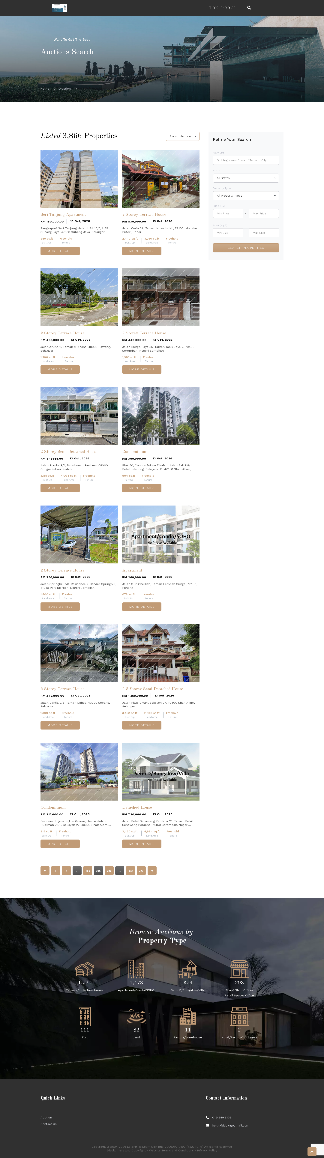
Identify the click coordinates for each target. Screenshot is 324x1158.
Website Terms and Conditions (171, 1150)
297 (109, 871)
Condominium (134, 452)
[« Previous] (45, 870)
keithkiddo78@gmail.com (230, 1125)
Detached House (137, 807)
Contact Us (48, 1124)
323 (141, 871)
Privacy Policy (207, 1150)
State (216, 170)
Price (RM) (219, 205)
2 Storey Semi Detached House (69, 452)
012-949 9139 (221, 1117)
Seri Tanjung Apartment (63, 215)
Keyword (218, 152)
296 (98, 871)
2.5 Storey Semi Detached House (152, 689)
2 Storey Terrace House (144, 215)
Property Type (222, 188)
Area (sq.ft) (220, 225)
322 (130, 871)
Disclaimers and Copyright (126, 1150)
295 (88, 871)
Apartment (132, 570)
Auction (46, 1117)
